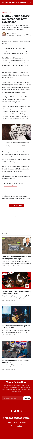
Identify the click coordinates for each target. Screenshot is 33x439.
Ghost (20, 426)
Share (27, 34)
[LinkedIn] (15, 411)
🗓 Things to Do (6, 12)
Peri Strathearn (11, 33)
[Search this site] (28, 2)
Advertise (23, 422)
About (16, 422)
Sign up (10, 422)
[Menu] (30, 2)
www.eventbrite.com (10, 186)
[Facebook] (11, 411)
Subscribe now (16, 205)
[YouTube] (18, 411)
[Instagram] (21, 411)
